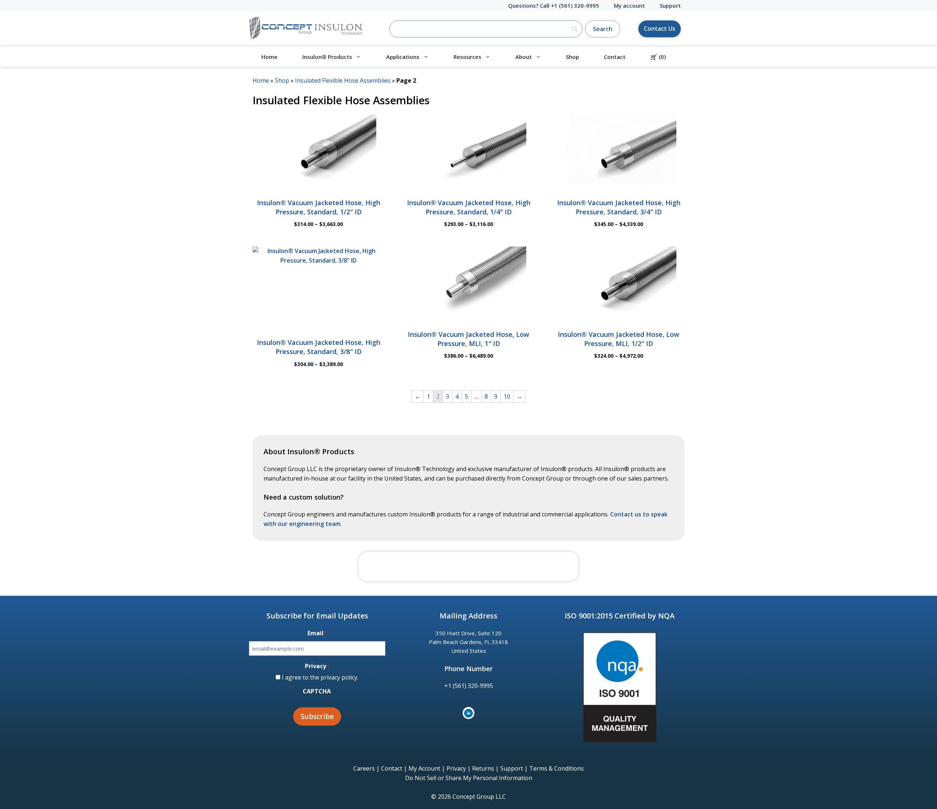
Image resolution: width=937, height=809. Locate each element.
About (523, 56)
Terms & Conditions (556, 768)
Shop (572, 56)
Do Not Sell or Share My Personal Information (468, 778)
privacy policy (339, 677)
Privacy (456, 768)
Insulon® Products (327, 56)
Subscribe (317, 716)
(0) (658, 56)
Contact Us (659, 29)
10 (507, 396)
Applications (402, 56)
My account (629, 5)
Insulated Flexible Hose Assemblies (343, 80)
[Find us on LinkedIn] (468, 713)
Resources (467, 56)
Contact (615, 56)
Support (670, 5)
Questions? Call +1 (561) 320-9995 (553, 5)
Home (269, 56)
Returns (483, 768)
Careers (364, 768)
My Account (424, 768)
